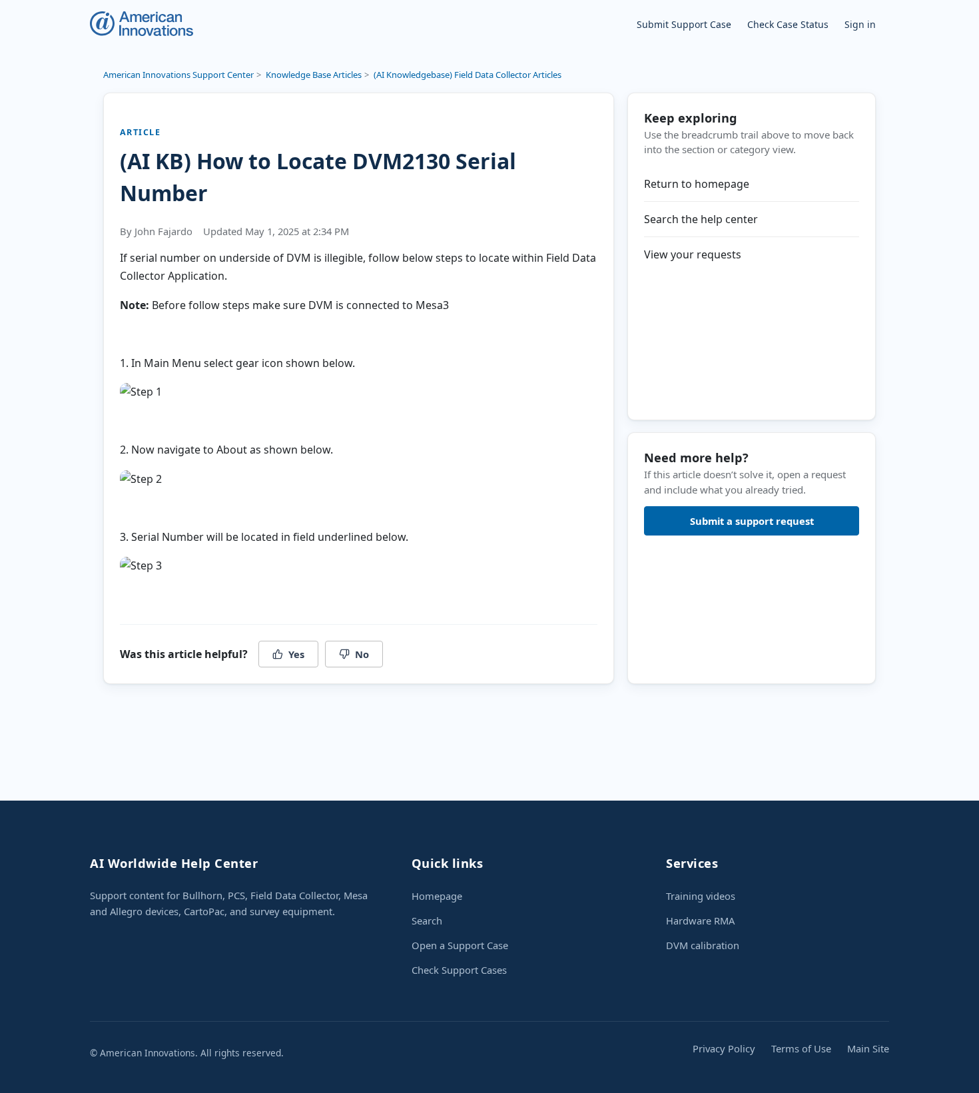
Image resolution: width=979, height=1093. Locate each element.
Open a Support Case (460, 945)
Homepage (437, 896)
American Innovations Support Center (178, 75)
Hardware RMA (700, 920)
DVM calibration (702, 945)
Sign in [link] (860, 24)
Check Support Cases (459, 969)
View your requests (692, 254)
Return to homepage (696, 184)
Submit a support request (752, 521)
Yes (296, 654)
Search (427, 920)
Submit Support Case (684, 24)
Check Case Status (787, 24)
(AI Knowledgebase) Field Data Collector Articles (467, 75)
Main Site (868, 1048)
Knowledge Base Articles (314, 75)
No (362, 654)
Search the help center (701, 219)
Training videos (700, 896)
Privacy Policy (724, 1048)
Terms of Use (801, 1048)
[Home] (141, 23)
